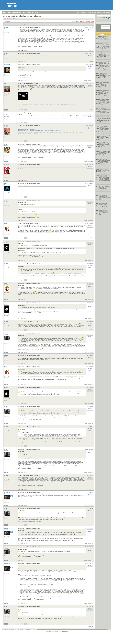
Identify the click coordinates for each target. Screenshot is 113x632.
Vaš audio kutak (102, 108)
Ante (5, 183)
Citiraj (89, 30)
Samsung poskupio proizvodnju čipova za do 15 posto (104, 197)
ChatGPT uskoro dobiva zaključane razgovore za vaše (104, 129)
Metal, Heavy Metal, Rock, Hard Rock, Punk (104, 114)
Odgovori (90, 29)
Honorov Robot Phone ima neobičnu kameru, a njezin (104, 152)
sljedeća (8, 21)
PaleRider (6, 27)
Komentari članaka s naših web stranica (31, 12)
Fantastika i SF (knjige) (103, 169)
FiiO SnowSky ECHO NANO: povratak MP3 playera (103, 182)
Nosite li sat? (101, 139)
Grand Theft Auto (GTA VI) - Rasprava (104, 72)
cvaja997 (6, 144)
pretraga (108, 12)
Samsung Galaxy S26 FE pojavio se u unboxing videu (104, 55)
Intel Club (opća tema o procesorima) (103, 41)
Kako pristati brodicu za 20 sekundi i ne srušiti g (104, 85)
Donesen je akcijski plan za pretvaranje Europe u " (104, 176)
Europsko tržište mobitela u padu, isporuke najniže (104, 202)
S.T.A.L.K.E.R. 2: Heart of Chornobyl (104, 138)
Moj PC (6, 109)
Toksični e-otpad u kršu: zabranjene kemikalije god (104, 39)
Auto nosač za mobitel (103, 210)
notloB (6, 333)
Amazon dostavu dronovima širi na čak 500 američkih (104, 178)
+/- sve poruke (75, 21)
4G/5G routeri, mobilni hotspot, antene (103, 58)
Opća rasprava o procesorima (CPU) (103, 95)
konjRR (6, 200)
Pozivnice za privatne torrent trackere (103, 127)
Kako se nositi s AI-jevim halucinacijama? (104, 81)
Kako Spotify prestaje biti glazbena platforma (104, 209)
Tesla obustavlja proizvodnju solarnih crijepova (104, 155)
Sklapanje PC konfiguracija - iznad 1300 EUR (104, 190)
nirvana (65, 86)
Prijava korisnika (101, 23)
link (29, 586)
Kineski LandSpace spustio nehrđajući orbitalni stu (104, 78)
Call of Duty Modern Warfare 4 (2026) (104, 119)
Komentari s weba (16, 12)
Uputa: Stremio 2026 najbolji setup (104, 110)
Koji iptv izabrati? (102, 122)
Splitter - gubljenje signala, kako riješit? (104, 91)
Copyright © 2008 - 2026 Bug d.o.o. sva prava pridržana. (56, 631)
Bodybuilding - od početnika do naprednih (104, 145)
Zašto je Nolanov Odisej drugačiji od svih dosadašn (104, 102)
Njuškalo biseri (102, 141)
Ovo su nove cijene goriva (104, 46)
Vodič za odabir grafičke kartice (104, 83)
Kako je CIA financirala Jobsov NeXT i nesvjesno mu (104, 44)
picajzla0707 (7, 492)
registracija (82, 12)
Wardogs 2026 (102, 185)
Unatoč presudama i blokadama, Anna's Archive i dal (104, 63)
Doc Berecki (7, 64)
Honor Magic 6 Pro (103, 195)
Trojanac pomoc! (102, 199)
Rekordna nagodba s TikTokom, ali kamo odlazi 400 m (104, 214)
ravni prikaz (82, 21)
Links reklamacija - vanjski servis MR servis (104, 76)
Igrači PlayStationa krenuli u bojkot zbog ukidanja (104, 69)
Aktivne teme (100, 34)
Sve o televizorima (102, 153)
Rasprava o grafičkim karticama (103, 87)
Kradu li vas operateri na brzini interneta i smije (104, 100)
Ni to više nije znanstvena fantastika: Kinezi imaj (104, 212)
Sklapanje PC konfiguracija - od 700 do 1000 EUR (104, 187)
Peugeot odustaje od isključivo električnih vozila (104, 160)
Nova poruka (90, 15)
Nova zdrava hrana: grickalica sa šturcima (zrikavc (103, 166)
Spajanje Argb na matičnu (104, 170)
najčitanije (94, 12)
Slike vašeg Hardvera (103, 203)
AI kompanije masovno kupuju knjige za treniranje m (104, 162)
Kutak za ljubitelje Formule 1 (104, 136)
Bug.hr (4, 12)
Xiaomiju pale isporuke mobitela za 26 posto (103, 150)
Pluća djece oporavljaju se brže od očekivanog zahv (104, 112)
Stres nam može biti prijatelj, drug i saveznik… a (57, 24)
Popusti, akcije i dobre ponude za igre (103, 104)
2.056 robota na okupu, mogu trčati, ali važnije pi (104, 50)
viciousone (7, 164)
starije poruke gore (90, 21)
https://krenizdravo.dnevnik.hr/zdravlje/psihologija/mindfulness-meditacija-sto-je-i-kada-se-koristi (39, 130)
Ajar (5, 83)
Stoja (5, 223)
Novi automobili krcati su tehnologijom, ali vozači (104, 117)
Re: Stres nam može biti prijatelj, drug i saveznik (29, 53)
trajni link (91, 50)
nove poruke (99, 12)
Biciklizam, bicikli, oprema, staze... (104, 121)
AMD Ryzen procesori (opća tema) (103, 37)
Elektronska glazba (103, 204)
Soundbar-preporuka (103, 88)
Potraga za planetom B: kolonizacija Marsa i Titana (104, 53)
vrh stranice (108, 629)
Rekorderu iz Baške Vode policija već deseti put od (104, 93)
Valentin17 (6, 241)
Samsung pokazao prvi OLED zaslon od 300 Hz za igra (104, 66)
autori (104, 12)
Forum (9, 12)
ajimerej (6, 355)
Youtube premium (102, 188)
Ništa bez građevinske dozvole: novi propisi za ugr (104, 135)
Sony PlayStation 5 (103, 56)
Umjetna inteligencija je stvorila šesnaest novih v (104, 106)
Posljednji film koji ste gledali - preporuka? (104, 97)
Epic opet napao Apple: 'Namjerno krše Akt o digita (104, 173)
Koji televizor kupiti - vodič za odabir (104, 147)
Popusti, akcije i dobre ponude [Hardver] (103, 74)
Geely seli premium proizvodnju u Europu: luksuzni (103, 193)
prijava (78, 12)
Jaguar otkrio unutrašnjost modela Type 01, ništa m (104, 206)
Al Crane (6, 125)
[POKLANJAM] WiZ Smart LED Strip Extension (104, 48)
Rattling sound (102, 171)
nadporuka (90, 80)
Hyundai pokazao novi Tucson (103, 157)
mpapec (6, 53)
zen (70, 86)
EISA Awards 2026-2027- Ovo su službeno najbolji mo (104, 61)
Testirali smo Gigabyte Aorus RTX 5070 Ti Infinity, (104, 143)
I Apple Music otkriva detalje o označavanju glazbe (104, 132)
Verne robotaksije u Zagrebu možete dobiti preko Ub (104, 125)
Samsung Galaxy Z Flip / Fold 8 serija (104, 164)
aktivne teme (88, 12)
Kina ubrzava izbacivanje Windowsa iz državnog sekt (104, 180)
